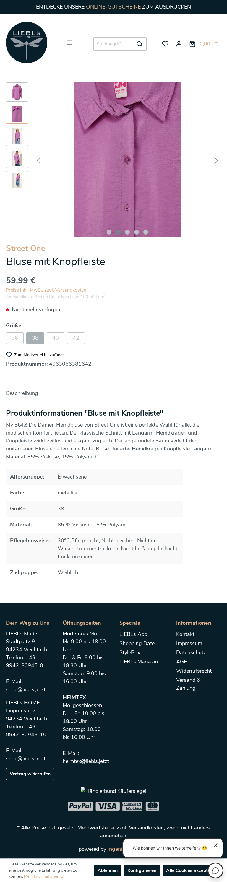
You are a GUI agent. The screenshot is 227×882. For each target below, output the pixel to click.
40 (55, 337)
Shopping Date (137, 643)
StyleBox (129, 652)
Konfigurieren (141, 870)
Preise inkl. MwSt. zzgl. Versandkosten (46, 290)
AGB (181, 661)
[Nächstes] (216, 160)
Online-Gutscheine (113, 6)
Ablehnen (108, 870)
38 (35, 337)
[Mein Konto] (179, 43)
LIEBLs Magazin (138, 661)
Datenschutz (191, 652)
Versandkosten (146, 827)
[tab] (22, 393)
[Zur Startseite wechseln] (26, 42)
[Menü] (69, 42)
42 (76, 337)
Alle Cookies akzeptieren (192, 870)
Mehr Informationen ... (43, 876)
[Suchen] (140, 44)
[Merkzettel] (165, 43)
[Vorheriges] (38, 160)
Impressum (189, 643)
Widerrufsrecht (194, 670)
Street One (25, 248)
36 (15, 337)
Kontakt (185, 634)
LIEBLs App (133, 634)
